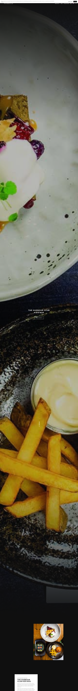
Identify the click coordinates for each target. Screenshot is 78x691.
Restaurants (57, 3)
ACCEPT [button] (75, 1)
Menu (62, 3)
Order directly (39, 317)
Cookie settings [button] (70, 1)
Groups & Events (66, 3)
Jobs (71, 3)
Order (39, 423)
